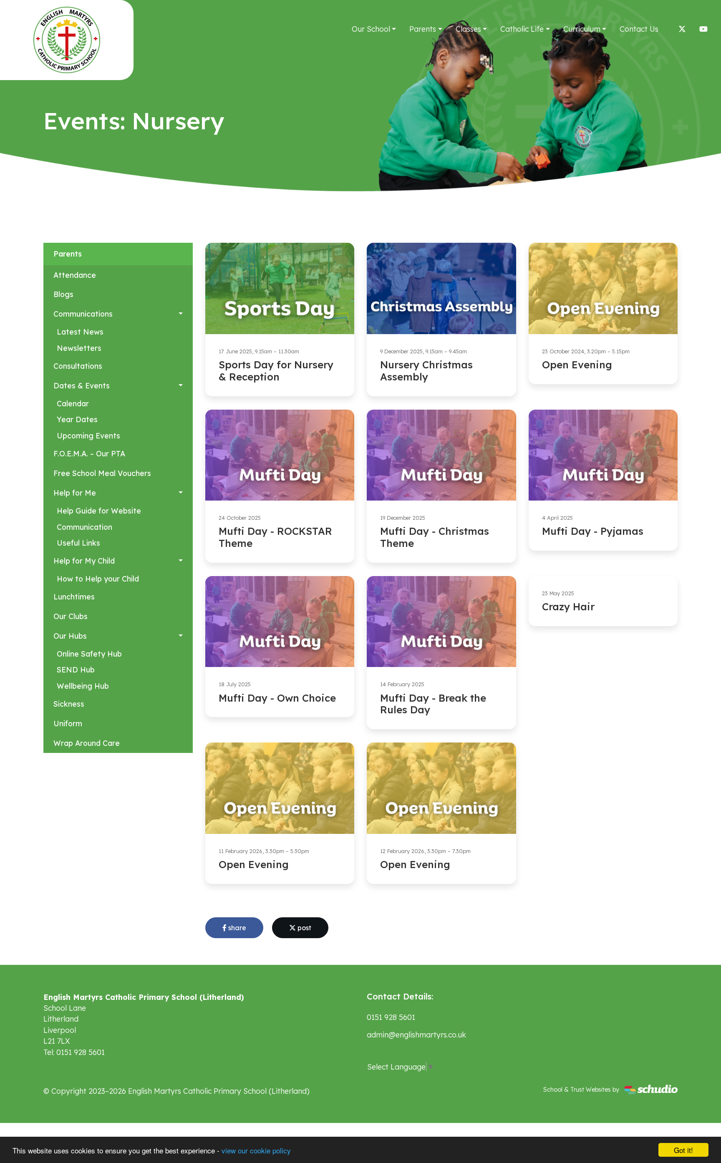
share (236, 928)
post (303, 928)
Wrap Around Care (86, 743)
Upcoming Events (88, 435)
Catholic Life (522, 28)
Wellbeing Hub (83, 685)
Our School (371, 28)
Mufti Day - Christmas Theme (434, 537)
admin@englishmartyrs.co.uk (416, 1034)
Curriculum (581, 28)
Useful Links (78, 542)
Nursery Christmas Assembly (426, 370)
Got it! (683, 1150)
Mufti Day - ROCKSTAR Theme (275, 537)
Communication (84, 526)
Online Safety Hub (89, 653)
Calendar (73, 403)
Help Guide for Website (99, 510)
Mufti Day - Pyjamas (592, 531)
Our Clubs (70, 616)
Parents (422, 28)
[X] (682, 29)
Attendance (74, 274)
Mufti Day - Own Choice (277, 698)
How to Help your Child (98, 578)
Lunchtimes (74, 596)
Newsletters (79, 347)
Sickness (68, 703)
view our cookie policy (256, 1150)
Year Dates (77, 419)
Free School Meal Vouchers (102, 473)
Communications (83, 313)
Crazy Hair (568, 606)
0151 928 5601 (391, 1017)
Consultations (77, 365)
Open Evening (577, 364)
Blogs (63, 294)
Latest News (80, 331)
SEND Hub (76, 669)
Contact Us (639, 28)
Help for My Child (84, 560)
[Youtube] (703, 29)
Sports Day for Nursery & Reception (276, 370)
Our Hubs (70, 635)
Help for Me (74, 492)
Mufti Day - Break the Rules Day (433, 704)
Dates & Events (81, 385)
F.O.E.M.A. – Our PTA (89, 453)
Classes (468, 28)
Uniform (67, 723)
